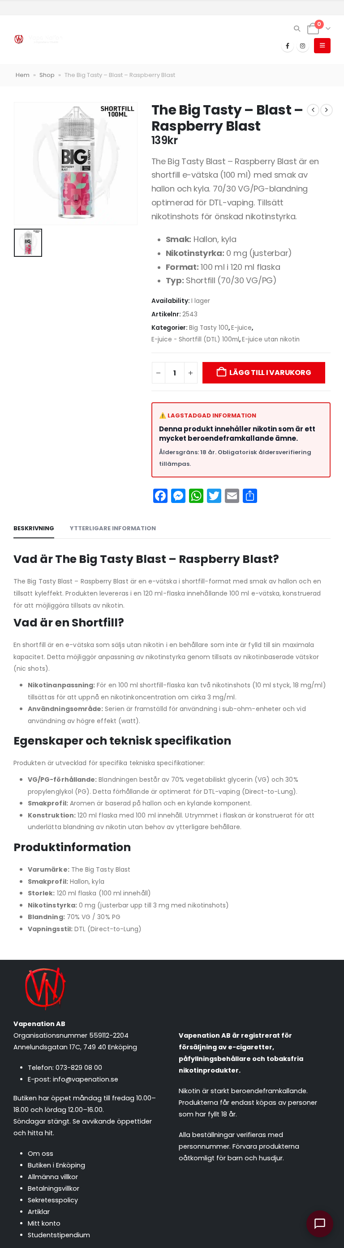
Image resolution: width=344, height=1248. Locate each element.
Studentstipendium (59, 1235)
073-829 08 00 (79, 1067)
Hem (23, 75)
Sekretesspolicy (53, 1200)
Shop (47, 75)
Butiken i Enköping (56, 1165)
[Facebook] (287, 45)
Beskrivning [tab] (33, 528)
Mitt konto (44, 1223)
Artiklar (39, 1211)
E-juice (241, 328)
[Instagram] (303, 45)
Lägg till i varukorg (270, 372)
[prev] (313, 110)
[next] (326, 110)
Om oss (40, 1153)
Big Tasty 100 (208, 328)
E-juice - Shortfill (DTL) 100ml (195, 339)
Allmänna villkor (53, 1176)
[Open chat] (319, 1223)
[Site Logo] (38, 39)
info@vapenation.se (85, 1079)
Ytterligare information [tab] (113, 528)
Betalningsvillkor (53, 1188)
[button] (297, 28)
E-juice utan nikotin (271, 339)
